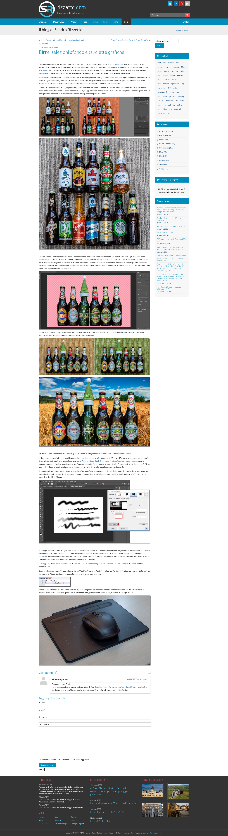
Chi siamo (43, 22)
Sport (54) (163, 164)
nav (159, 97)
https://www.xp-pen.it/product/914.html (120, 687)
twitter (179, 105)
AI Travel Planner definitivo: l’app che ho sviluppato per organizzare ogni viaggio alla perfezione (110, 791)
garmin (174, 79)
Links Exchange (61, 824)
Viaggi (74, 22)
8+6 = (41, 769)
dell (159, 75)
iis (180, 79)
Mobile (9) (163, 156)
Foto (85, 22)
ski (176, 101)
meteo (175, 88)
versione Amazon (73, 467)
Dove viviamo (59, 22)
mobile (172, 93)
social (182, 101)
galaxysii (167, 79)
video (165, 109)
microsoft (163, 92)
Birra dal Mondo (116, 64)
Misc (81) (163, 152)
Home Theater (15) (167, 144)
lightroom (175, 83)
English (186, 22)
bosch (160, 71)
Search (73, 820)
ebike (172, 75)
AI (182, 63)
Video (95, 22)
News (41, 820)
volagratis (177, 109)
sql (165, 105)
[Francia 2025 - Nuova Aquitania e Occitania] (178, 809)
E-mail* (42, 710)
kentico (166, 84)
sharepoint (169, 101)
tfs (174, 105)
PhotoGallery (50, 799)
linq (182, 84)
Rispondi (145, 679)
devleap (165, 75)
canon (167, 71)
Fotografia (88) (165, 135)
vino (170, 109)
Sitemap (58, 820)
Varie (116, 22)
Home (178, 30)
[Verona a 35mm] (152, 809)
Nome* (42, 703)
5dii (164, 63)
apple (167, 67)
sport (159, 105)
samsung (180, 97)
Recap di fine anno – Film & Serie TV (107, 812)
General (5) (163, 139)
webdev (161, 113)
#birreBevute (44, 70)
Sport (105, 22)
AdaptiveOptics (173, 63)
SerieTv (160, 101)
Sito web (43, 717)
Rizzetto (71, 7)
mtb (179, 92)
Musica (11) (164, 160)
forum (41, 556)
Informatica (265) (166, 148)
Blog (126, 22)
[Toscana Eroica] (178, 791)
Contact (73, 817)
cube (182, 71)
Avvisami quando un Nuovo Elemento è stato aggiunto (65, 759)
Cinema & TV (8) (166, 131)
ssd (169, 105)
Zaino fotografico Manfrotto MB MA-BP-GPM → (131, 40)
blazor (183, 67)
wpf (169, 113)
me (169, 87)
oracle (165, 97)
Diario (41, 799)
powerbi (172, 97)
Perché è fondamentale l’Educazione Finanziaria (113, 803)
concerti (175, 71)
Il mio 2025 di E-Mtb (100, 821)
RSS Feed (43, 824)
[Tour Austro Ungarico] (152, 790)
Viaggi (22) (163, 168)
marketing (161, 88)
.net (159, 63)
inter (159, 84)
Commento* (44, 724)
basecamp (175, 67)
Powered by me (156, 833)
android (160, 67)
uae (159, 109)
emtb (159, 79)
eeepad (180, 75)
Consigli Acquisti (77, 824)
